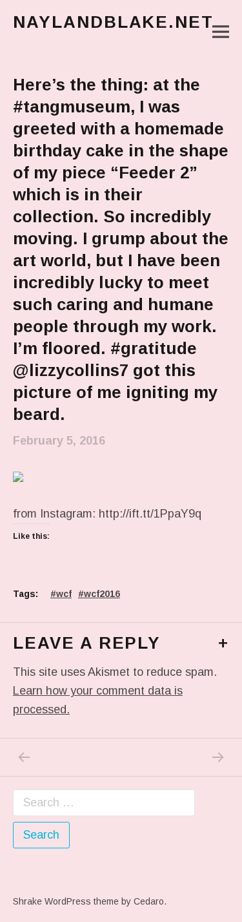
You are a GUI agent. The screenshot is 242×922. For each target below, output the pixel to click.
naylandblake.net (113, 22)
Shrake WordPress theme (66, 901)
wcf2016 (102, 594)
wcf (64, 594)
